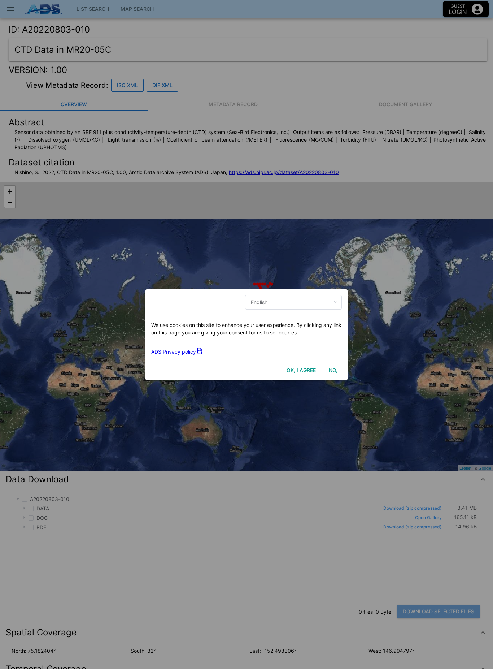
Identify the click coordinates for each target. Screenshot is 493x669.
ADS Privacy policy (174, 352)
